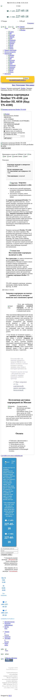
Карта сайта (6, 644)
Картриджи (8, 53)
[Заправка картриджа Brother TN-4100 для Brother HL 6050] (17, 145)
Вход (13, 85)
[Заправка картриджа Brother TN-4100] (13, 109)
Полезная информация (8, 624)
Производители (9, 622)
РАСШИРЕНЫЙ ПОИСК (17, 80)
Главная (21, 26)
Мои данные (30, 85)
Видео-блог (6, 627)
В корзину (30, 23)
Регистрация (20, 85)
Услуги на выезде (10, 52)
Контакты (7, 73)
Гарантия (7, 636)
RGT (10, 695)
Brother (23, 88)
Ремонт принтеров (10, 50)
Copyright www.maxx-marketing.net (11, 455)
